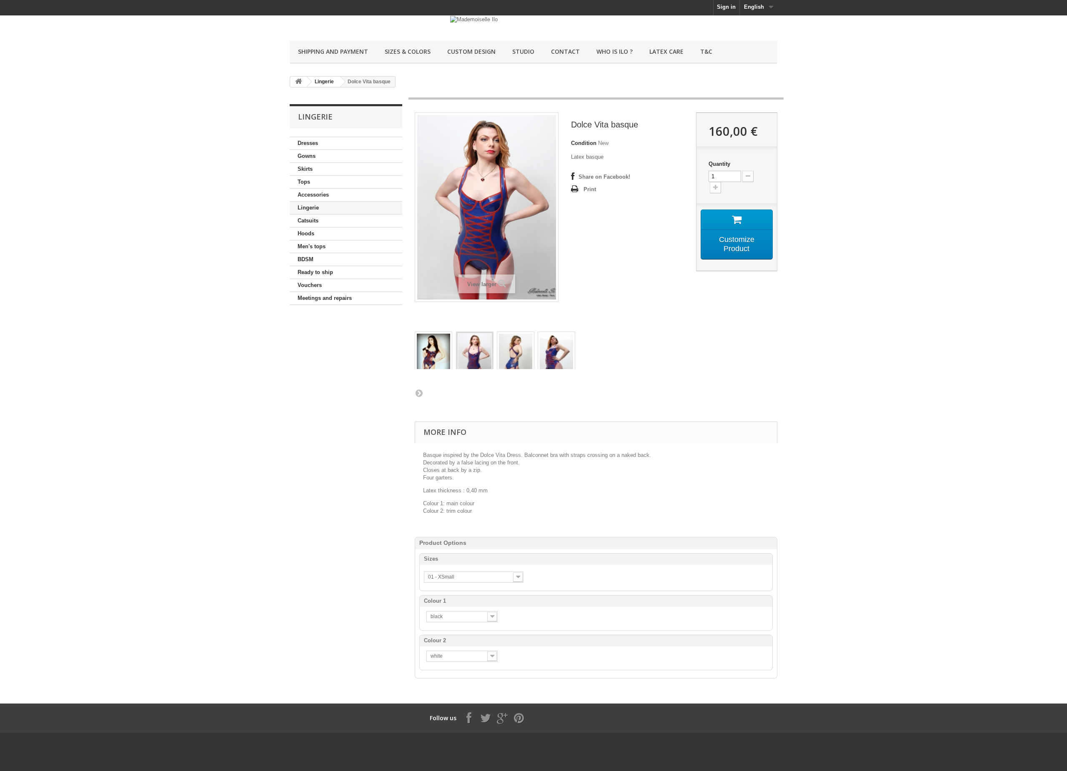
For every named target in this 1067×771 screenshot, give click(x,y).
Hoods (306, 233)
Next (419, 393)
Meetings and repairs (325, 298)
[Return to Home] (298, 82)
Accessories (313, 195)
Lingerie (324, 82)
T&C (706, 51)
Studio (523, 51)
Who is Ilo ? (614, 51)
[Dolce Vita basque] (433, 356)
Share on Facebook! (604, 177)
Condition (583, 143)
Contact (565, 51)
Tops (304, 182)
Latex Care (666, 51)
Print (590, 189)
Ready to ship (315, 272)
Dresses (308, 143)
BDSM (305, 259)
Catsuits (308, 220)
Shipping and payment (333, 51)
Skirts (305, 169)
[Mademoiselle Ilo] (367, 24)
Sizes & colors (408, 51)
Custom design (471, 51)
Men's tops (312, 246)
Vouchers (310, 285)
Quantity (719, 164)
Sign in (726, 7)
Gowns (307, 156)
